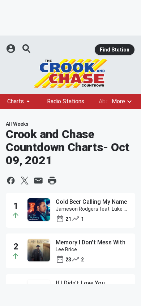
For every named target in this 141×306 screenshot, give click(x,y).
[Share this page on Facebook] (11, 180)
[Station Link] (70, 73)
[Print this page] (52, 180)
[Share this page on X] (25, 180)
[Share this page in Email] (38, 180)
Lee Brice (66, 249)
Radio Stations (65, 101)
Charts (15, 101)
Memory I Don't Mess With (90, 242)
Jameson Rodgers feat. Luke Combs (93, 209)
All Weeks (17, 124)
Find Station (114, 50)
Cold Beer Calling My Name (91, 201)
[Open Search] (26, 48)
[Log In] (12, 48)
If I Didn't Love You (80, 283)
